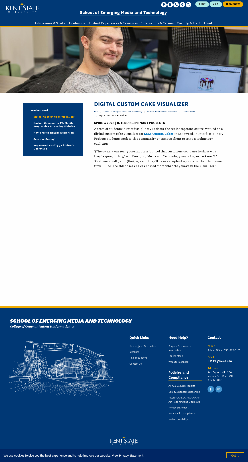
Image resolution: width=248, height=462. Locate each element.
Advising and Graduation (142, 346)
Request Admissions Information (179, 348)
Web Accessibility (178, 419)
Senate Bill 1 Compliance (181, 413)
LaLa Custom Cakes (159, 134)
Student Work (189, 111)
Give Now (234, 4)
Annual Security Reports (181, 386)
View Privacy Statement (127, 455)
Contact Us (135, 363)
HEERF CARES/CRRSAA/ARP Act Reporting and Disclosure (184, 399)
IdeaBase (134, 352)
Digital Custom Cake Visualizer (54, 116)
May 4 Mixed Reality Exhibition (53, 132)
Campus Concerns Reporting (184, 392)
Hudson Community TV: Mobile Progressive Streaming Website (54, 124)
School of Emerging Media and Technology (123, 12)
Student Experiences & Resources (162, 111)
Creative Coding (44, 138)
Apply (202, 4)
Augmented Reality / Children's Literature (54, 147)
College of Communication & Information (40, 326)
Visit (215, 4)
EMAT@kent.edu (220, 361)
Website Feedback (178, 362)
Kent (96, 111)
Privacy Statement (178, 407)
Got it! (235, 455)
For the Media (175, 356)
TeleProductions (138, 357)
